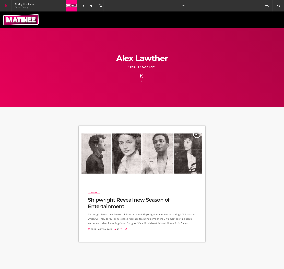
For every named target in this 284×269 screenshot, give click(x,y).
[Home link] (20, 19)
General (94, 192)
